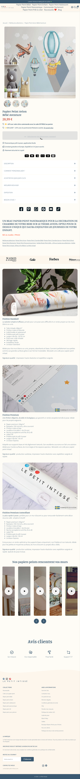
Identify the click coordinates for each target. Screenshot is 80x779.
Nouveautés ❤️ (50, 9)
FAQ (43, 706)
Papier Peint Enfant (40, 4)
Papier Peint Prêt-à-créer (33, 9)
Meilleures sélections (8, 240)
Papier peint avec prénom (9, 712)
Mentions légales (46, 700)
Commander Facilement (53, 7)
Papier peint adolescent (9, 703)
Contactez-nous (46, 693)
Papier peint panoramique (10, 706)
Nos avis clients (46, 728)
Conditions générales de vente (50, 703)
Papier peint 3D (7, 709)
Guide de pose (45, 715)
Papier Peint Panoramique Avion (26, 243)
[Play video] (8, 591)
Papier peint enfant (8, 700)
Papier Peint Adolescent (58, 4)
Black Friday (45, 718)
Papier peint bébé (7, 697)
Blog (60, 9)
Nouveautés (6, 690)
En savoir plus (48, 128)
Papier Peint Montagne (9, 243)
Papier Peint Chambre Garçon (53, 240)
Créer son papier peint (9, 693)
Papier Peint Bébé (23, 4)
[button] (36, 621)
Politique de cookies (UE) (48, 712)
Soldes (43, 721)
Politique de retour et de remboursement (52, 731)
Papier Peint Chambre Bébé (35, 240)
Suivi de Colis (45, 690)
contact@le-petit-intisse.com (10, 768)
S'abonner (27, 759)
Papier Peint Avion (21, 240)
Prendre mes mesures (47, 709)
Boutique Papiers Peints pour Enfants (51, 724)
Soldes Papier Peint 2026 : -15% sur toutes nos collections (53, 243)
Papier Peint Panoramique (31, 7)
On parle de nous (46, 697)
